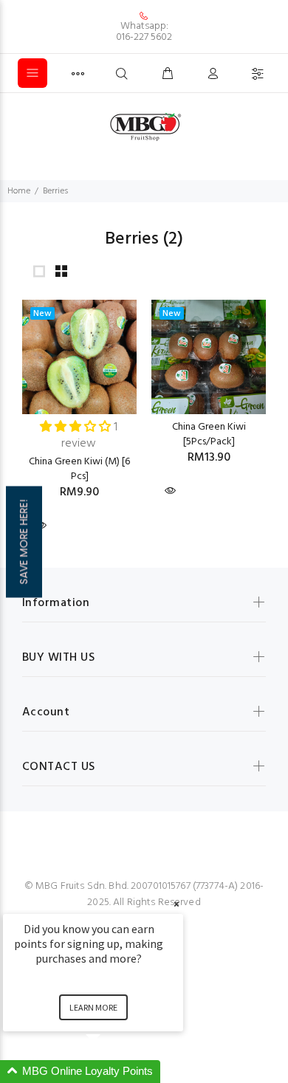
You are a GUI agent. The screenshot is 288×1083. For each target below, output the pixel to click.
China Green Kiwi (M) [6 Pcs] (79, 469)
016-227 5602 (144, 37)
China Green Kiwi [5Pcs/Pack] (209, 434)
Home (18, 191)
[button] (111, 1071)
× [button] (176, 904)
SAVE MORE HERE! (23, 541)
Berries (55, 191)
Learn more (93, 1007)
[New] (79, 356)
